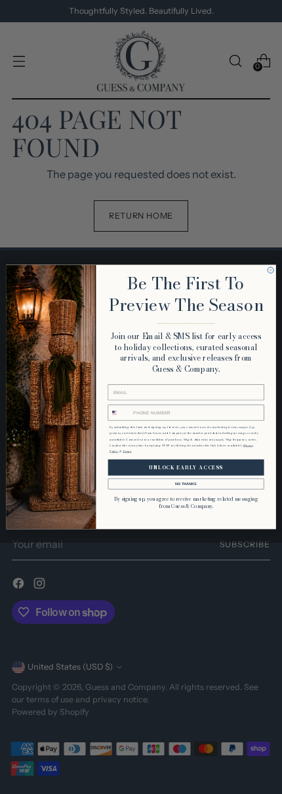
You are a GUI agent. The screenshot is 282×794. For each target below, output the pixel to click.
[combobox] (120, 412)
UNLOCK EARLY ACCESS (186, 467)
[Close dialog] (270, 270)
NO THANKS (186, 484)
